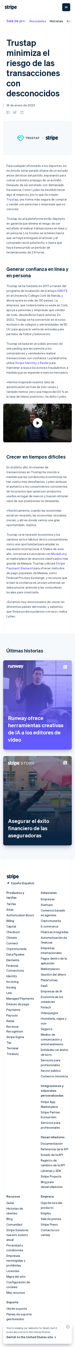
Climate (11, 938)
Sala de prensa (18, 20)
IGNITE (62, 291)
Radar (44, 363)
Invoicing (12, 982)
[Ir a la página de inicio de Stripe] (11, 876)
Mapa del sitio (16, 1276)
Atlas (10, 909)
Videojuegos (49, 1013)
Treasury (12, 1054)
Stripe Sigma (15, 1037)
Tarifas (11, 904)
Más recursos (15, 1293)
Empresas (48, 899)
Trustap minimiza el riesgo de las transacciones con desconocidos (33, 67)
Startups (47, 905)
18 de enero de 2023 (20, 105)
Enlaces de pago (17, 1004)
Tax (9, 1042)
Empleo (46, 1213)
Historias (56, 21)
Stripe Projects (51, 1176)
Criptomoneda (16, 949)
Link (9, 993)
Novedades (37, 21)
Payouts (12, 1015)
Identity (11, 976)
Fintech (46, 1007)
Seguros (46, 1029)
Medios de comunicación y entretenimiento (52, 1039)
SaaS (44, 986)
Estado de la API (52, 1155)
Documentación (52, 1143)
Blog (9, 1219)
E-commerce (50, 926)
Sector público (51, 1071)
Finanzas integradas (55, 932)
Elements (13, 960)
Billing (10, 921)
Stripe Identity (26, 363)
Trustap (12, 199)
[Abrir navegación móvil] (66, 7)
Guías (10, 1203)
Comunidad (14, 1224)
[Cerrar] (67, 1328)
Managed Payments (20, 998)
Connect (12, 943)
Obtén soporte (16, 1309)
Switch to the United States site (29, 1337)
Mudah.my (59, 554)
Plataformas (49, 980)
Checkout (13, 932)
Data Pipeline (15, 954)
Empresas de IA (51, 991)
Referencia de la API (54, 1149)
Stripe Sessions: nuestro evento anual (17, 1235)
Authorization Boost (20, 915)
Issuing (11, 987)
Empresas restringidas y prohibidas (15, 1260)
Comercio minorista (54, 1076)
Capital (11, 926)
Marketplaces (50, 969)
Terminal (12, 1048)
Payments (13, 1010)
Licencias (12, 1271)
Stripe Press (49, 1224)
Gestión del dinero (53, 974)
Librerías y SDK (51, 1171)
